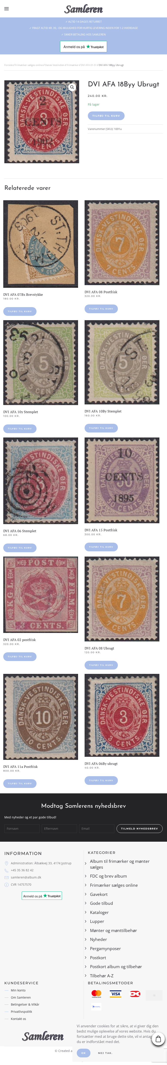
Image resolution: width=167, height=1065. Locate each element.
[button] (6, 8)
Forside (8, 65)
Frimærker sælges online (29, 65)
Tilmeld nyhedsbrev (139, 828)
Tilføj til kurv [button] (20, 311)
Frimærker (73, 65)
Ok (83, 1053)
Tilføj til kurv (106, 115)
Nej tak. (105, 1053)
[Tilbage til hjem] (83, 8)
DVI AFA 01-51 (89, 65)
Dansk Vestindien (55, 65)
